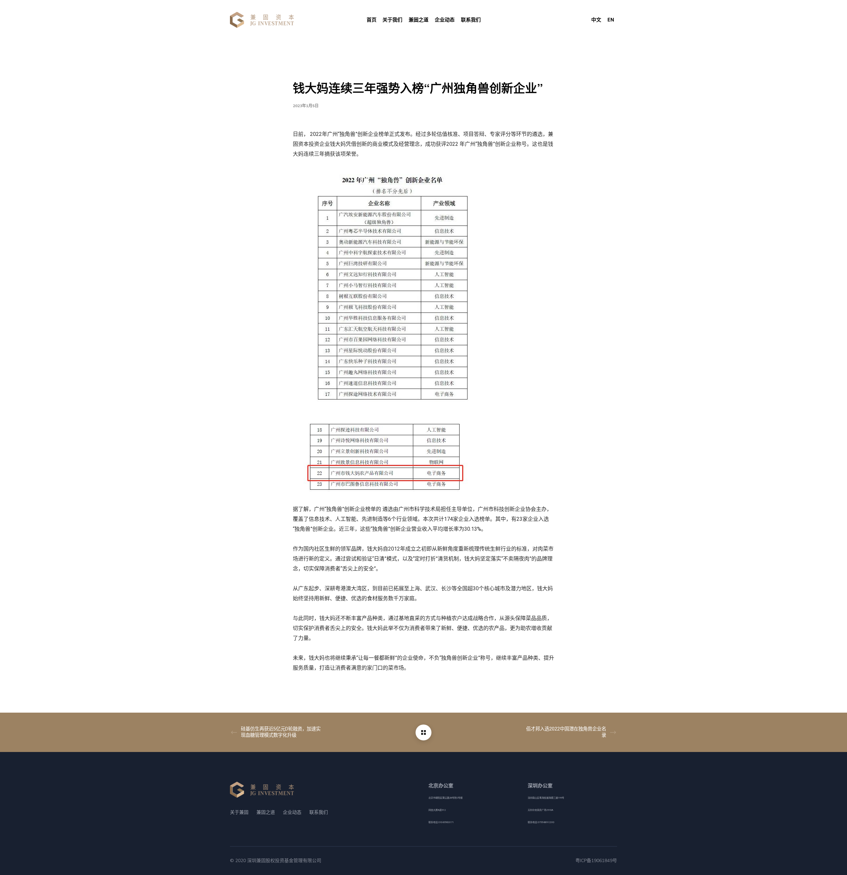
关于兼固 (239, 812)
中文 (596, 20)
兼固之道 (265, 812)
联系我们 (318, 812)
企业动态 (292, 812)
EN (610, 20)
